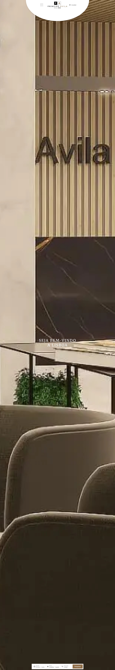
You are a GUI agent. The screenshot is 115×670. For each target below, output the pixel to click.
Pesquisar (77, 666)
